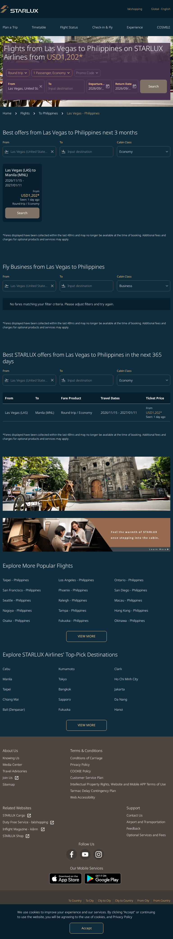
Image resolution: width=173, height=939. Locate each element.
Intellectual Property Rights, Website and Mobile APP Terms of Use (118, 784)
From (11, 84)
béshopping (134, 9)
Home (7, 113)
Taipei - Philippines (16, 580)
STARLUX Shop (16, 836)
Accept (87, 928)
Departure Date (97, 84)
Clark (118, 669)
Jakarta (119, 689)
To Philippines (48, 113)
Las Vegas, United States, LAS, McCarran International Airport (23, 88)
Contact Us (135, 815)
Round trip (15, 73)
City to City (104, 900)
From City (143, 900)
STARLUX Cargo (17, 815)
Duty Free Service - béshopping (28, 822)
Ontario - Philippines (128, 580)
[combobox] (29, 151)
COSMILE (163, 27)
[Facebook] (71, 854)
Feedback (133, 828)
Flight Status (69, 27)
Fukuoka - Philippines (74, 620)
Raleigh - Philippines (73, 600)
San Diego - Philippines (130, 590)
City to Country (124, 900)
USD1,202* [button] (65, 57)
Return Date (123, 84)
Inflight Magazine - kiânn (24, 829)
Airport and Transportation (146, 822)
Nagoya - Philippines (17, 610)
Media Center (12, 764)
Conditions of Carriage (86, 758)
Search (153, 86)
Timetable (39, 27)
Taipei (7, 689)
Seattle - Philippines (17, 600)
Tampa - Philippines (72, 610)
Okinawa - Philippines (129, 620)
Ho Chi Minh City (126, 679)
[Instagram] (98, 854)
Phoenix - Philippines (73, 590)
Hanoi (118, 709)
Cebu (6, 669)
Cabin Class (124, 142)
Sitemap (9, 784)
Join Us (11, 777)
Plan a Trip (10, 27)
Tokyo (63, 679)
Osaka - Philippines (16, 620)
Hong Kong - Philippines (131, 610)
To (49, 84)
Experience (135, 27)
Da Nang (120, 699)
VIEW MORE (87, 636)
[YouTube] (85, 854)
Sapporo (65, 699)
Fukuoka (65, 709)
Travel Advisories (15, 771)
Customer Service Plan (86, 777)
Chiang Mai (11, 699)
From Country (161, 900)
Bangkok (65, 689)
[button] (51, 72)
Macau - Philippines (128, 600)
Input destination (60, 88)
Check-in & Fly (102, 27)
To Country (75, 900)
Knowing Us (11, 758)
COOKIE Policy (80, 771)
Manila (7, 679)
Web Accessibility (82, 797)
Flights (25, 113)
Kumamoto (67, 669)
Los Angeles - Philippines (76, 580)
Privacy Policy (122, 917)
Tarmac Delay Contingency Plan (93, 791)
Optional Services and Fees (146, 835)
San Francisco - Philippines (22, 590)
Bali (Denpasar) (14, 709)
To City (90, 900)
